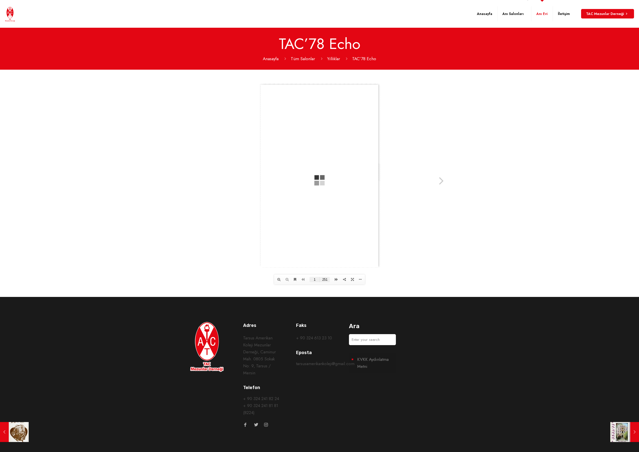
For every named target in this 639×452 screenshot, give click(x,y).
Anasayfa (271, 59)
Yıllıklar (333, 59)
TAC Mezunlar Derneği (605, 13)
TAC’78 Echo (364, 59)
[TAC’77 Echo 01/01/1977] (624, 432)
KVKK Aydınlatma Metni (373, 362)
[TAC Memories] (10, 13)
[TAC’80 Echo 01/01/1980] (14, 432)
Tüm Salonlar (303, 59)
